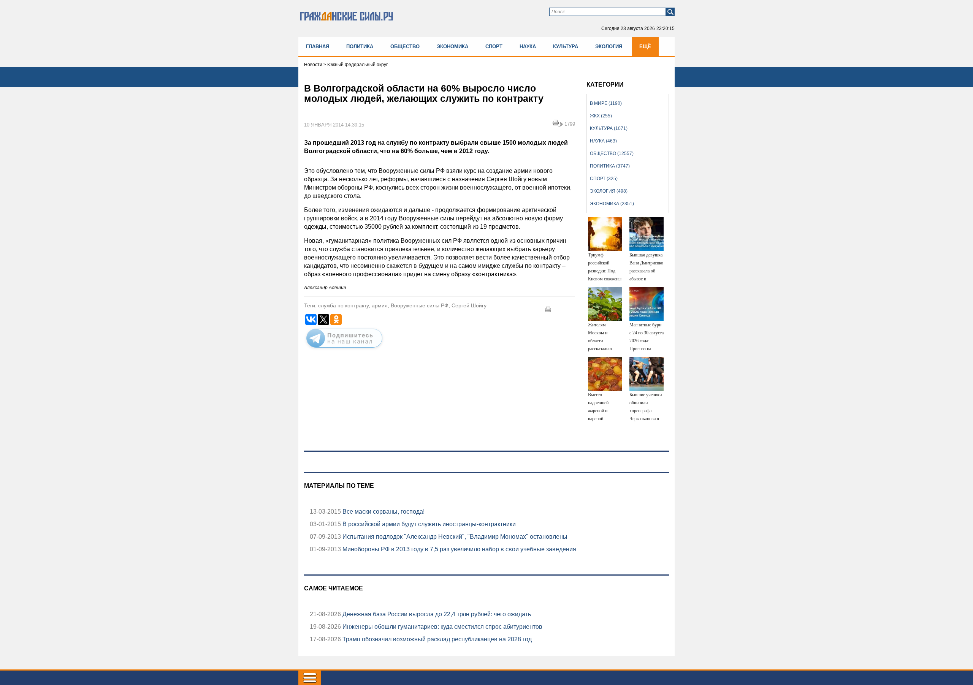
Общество (405, 46)
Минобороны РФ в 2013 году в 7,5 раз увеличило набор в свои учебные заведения (458, 549)
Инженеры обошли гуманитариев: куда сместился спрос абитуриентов (441, 626)
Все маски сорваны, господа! (383, 511)
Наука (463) (603, 141)
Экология (608, 46)
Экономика (452, 46)
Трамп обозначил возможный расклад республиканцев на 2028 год (436, 639)
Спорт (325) (604, 178)
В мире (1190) (606, 103)
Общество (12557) (612, 153)
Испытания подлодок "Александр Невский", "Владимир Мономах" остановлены (454, 536)
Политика (359, 46)
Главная (317, 46)
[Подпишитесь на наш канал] (344, 349)
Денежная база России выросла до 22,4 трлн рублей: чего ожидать (436, 614)
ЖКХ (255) (601, 116)
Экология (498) (609, 191)
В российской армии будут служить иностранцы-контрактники (428, 524)
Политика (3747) (610, 166)
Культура (565, 46)
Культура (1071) (609, 128)
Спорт (493, 46)
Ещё (645, 46)
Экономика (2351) (612, 203)
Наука (528, 46)
